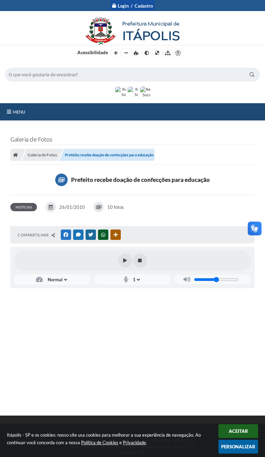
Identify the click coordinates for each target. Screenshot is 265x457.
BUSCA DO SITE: (25, 64)
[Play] (125, 261)
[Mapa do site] (167, 53)
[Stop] (140, 261)
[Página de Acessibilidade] (178, 53)
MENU (19, 111)
